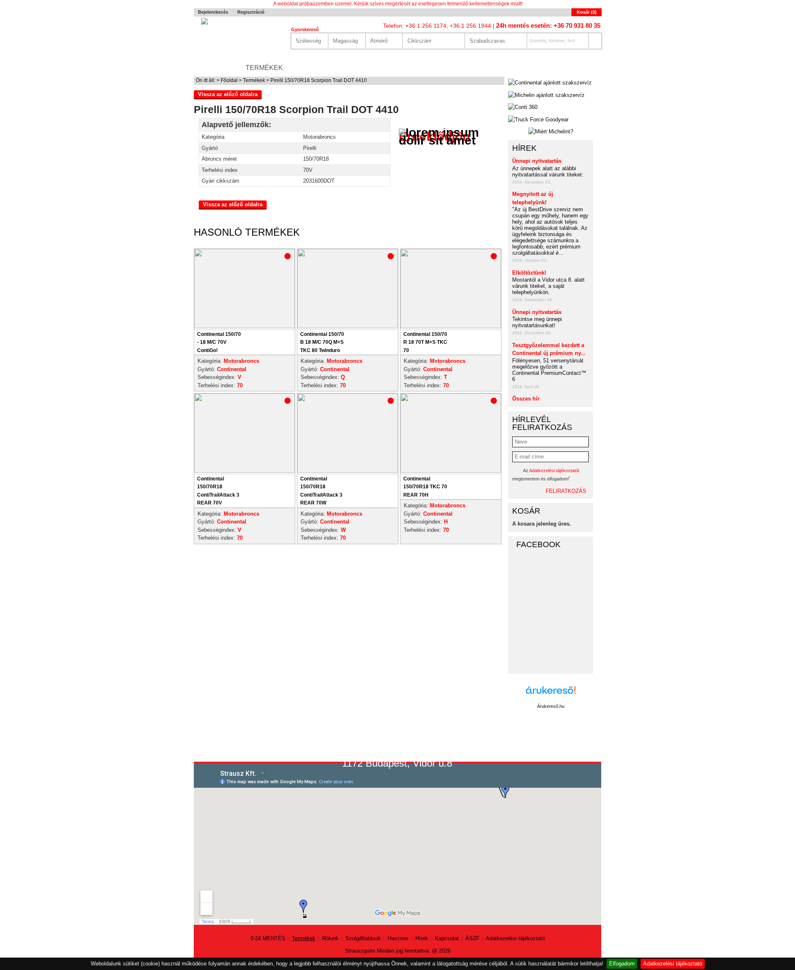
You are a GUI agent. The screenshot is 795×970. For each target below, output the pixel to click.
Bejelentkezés (213, 12)
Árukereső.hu (550, 706)
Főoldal (229, 80)
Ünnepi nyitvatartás (536, 161)
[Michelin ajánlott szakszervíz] (546, 95)
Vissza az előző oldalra (228, 94)
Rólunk (305, 67)
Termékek (264, 67)
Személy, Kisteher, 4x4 (552, 40)
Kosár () (587, 12)
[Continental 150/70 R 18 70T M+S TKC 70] (450, 326)
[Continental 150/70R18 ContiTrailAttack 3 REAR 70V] (244, 471)
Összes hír (526, 399)
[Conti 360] (522, 107)
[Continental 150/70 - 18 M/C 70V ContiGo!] (244, 326)
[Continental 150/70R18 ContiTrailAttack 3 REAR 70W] (347, 471)
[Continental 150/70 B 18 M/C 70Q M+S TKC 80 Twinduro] (347, 326)
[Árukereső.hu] (551, 694)
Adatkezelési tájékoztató (672, 963)
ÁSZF (472, 938)
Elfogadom (622, 963)
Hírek (448, 67)
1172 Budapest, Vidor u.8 (397, 763)
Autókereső (577, 67)
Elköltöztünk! (529, 273)
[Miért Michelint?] (550, 132)
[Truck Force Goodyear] (538, 120)
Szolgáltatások (358, 67)
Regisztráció (251, 12)
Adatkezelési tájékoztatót (554, 470)
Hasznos (413, 67)
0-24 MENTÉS (215, 67)
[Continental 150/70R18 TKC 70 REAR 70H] (450, 471)
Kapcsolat (487, 67)
